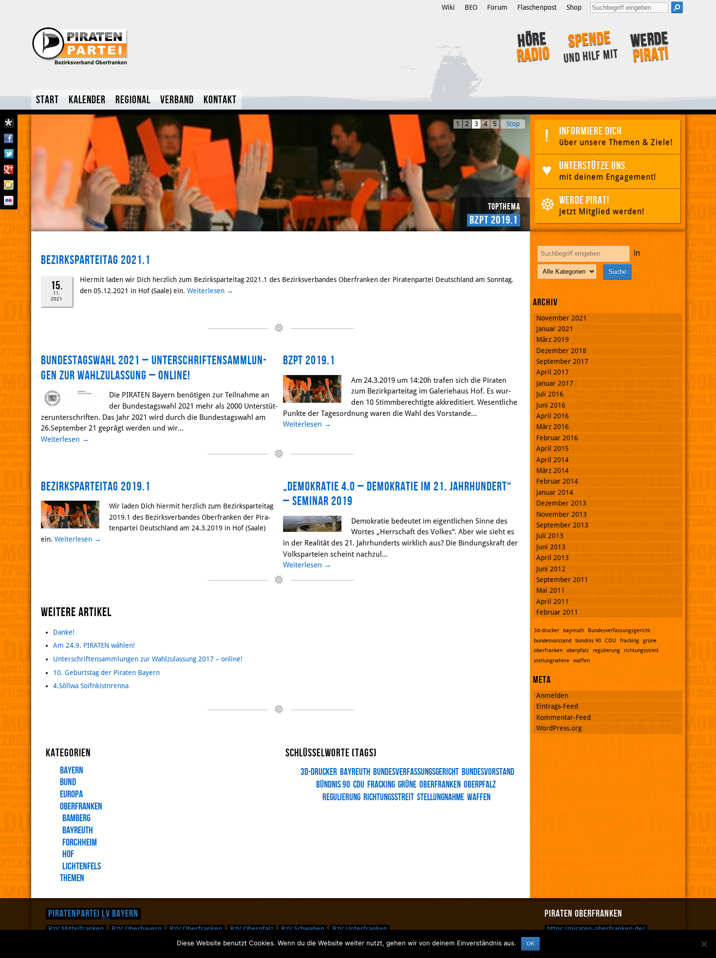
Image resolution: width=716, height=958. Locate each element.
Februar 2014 (557, 481)
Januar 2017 (554, 383)
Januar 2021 (554, 329)
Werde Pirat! (601, 205)
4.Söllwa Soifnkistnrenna (91, 686)
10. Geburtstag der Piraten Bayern (106, 672)
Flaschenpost (537, 7)
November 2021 (561, 318)
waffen (478, 797)
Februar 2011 (557, 612)
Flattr (9, 185)
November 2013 (561, 514)
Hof (68, 854)
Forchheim (79, 842)
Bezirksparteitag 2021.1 (96, 260)
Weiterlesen (210, 291)
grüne (407, 784)
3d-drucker (319, 772)
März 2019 (552, 339)
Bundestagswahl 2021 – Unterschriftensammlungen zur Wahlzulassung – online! (153, 368)
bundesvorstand (488, 772)
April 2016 (552, 416)
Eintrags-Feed (557, 706)
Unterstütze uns (607, 170)
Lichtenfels (81, 866)
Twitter (9, 154)
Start (47, 100)
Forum (497, 7)
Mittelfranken (76, 929)
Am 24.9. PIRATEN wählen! (94, 645)
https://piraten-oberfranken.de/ (596, 929)
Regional (133, 100)
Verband (177, 100)
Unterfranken (359, 929)
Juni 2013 (550, 547)
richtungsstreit (388, 797)
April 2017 (552, 372)
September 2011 (562, 579)
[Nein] (704, 944)
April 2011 (552, 601)
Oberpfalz (251, 929)
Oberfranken (81, 806)
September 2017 (562, 361)
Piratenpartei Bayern (93, 914)
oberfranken (440, 784)
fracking (381, 784)
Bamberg (76, 818)
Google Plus (9, 169)
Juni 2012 (550, 569)
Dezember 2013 (561, 503)
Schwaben (302, 929)
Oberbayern (137, 929)
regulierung (606, 650)
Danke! (64, 632)
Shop (574, 7)
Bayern (71, 770)
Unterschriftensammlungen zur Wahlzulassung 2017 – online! (148, 659)
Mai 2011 (550, 590)
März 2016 (552, 427)
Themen (72, 878)
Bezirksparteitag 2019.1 (467, 220)
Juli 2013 (550, 536)
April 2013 (552, 558)
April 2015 (552, 448)
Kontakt (220, 100)
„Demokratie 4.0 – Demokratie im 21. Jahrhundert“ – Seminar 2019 (397, 494)
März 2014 (552, 470)
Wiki (448, 7)
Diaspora (9, 123)
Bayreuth (77, 830)
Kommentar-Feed (563, 717)
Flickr (9, 200)
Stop (513, 124)
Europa (71, 794)
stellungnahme (440, 797)
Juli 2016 (550, 394)
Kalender (87, 100)
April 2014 (552, 460)
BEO (471, 7)
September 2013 (562, 525)
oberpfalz (480, 784)
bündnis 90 (333, 784)
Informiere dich (616, 136)
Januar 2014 (554, 492)
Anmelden (552, 695)
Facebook (9, 138)
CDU (358, 784)
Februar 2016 (557, 438)
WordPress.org (559, 728)
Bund (68, 782)
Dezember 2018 (561, 351)
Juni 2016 (550, 405)
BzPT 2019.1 (309, 360)
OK (530, 943)
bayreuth (355, 772)
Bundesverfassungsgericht (416, 772)
